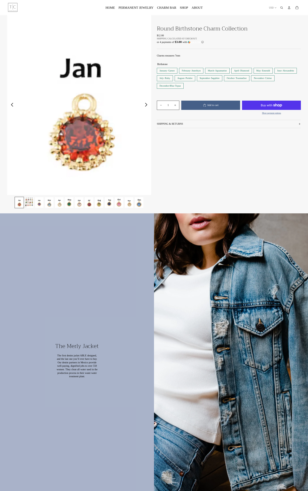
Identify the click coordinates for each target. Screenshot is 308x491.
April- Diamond (241, 70)
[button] (229, 42)
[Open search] (282, 8)
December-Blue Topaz (170, 85)
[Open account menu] (289, 8)
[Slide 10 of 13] (109, 202)
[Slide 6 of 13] (69, 202)
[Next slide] (147, 105)
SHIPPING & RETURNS (170, 124)
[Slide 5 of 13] (59, 202)
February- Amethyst (191, 70)
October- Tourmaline (236, 77)
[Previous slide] (11, 105)
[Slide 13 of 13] (139, 202)
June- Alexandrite (285, 70)
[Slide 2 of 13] (29, 202)
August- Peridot (185, 77)
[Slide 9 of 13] (99, 202)
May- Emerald (263, 70)
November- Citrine (262, 77)
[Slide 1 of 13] (19, 202)
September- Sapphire (209, 77)
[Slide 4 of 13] (49, 202)
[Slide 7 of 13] (79, 202)
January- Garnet (167, 70)
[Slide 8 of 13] (89, 202)
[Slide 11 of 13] (119, 202)
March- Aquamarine (217, 70)
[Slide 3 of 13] (39, 202)
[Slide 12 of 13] (129, 202)
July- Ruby (164, 77)
